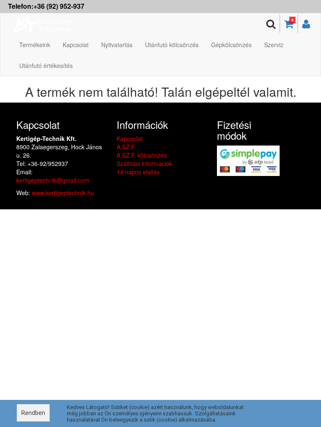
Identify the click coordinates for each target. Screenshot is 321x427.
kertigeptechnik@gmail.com (52, 180)
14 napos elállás (138, 172)
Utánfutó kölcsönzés (172, 44)
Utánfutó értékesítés (46, 65)
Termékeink (34, 44)
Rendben (33, 412)
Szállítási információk (144, 163)
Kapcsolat (76, 44)
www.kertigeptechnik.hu (63, 192)
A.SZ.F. (126, 147)
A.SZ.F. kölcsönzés (142, 155)
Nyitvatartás (116, 44)
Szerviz (273, 44)
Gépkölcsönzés (231, 44)
